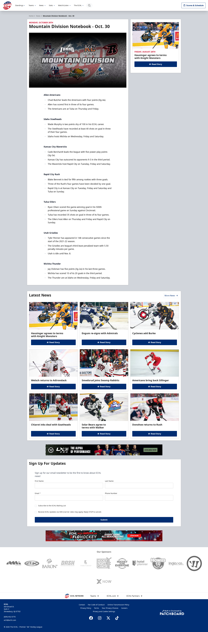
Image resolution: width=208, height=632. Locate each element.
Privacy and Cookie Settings (104, 611)
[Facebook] (91, 618)
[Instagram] (99, 618)
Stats (51, 5)
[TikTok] (117, 618)
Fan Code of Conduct (96, 605)
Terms (96, 608)
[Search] (89, 5)
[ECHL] (7, 5)
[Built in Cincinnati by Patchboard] (172, 612)
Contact (82, 605)
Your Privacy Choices (110, 608)
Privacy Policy (85, 608)
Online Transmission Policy (118, 605)
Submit (104, 519)
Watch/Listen (63, 5)
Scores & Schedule (195, 5)
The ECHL (77, 5)
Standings (19, 5)
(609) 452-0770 (10, 617)
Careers (124, 608)
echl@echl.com (10, 620)
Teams (31, 5)
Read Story (157, 64)
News (41, 5)
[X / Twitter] (108, 618)
